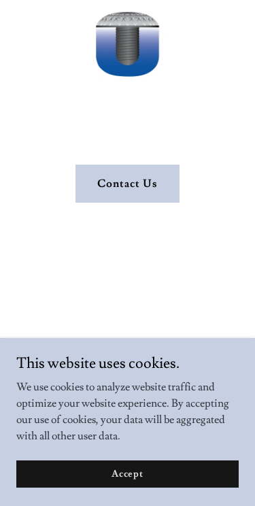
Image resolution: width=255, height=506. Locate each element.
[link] (127, 10)
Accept (127, 473)
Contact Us (127, 183)
